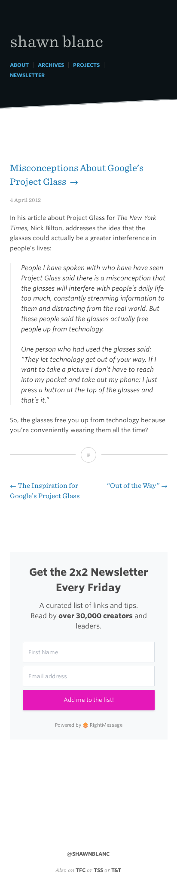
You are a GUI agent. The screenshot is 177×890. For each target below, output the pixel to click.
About (19, 65)
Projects (86, 65)
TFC (80, 870)
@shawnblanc (88, 854)
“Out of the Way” (137, 485)
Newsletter (27, 75)
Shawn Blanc (56, 41)
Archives (51, 65)
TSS (98, 870)
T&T (116, 870)
